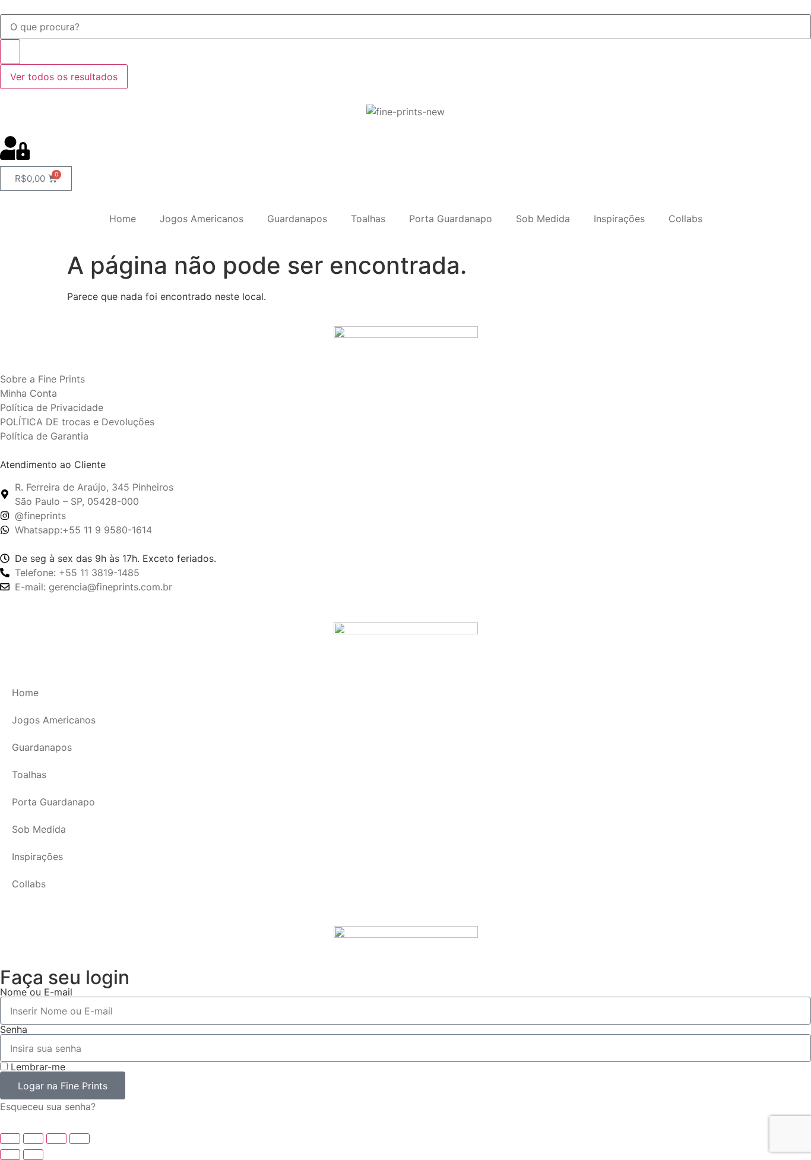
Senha (13, 1029)
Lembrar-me (36, 1067)
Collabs (685, 219)
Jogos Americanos (201, 219)
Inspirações (619, 219)
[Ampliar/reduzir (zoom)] (10, 1138)
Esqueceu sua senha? (48, 1106)
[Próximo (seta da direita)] (33, 1154)
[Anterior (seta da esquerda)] (10, 1154)
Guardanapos (297, 219)
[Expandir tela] (33, 1138)
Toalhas (368, 219)
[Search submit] (10, 51)
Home (122, 219)
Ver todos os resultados (64, 77)
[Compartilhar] (56, 1138)
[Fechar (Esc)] (79, 1138)
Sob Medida (543, 219)
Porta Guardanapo (450, 219)
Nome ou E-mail (36, 992)
